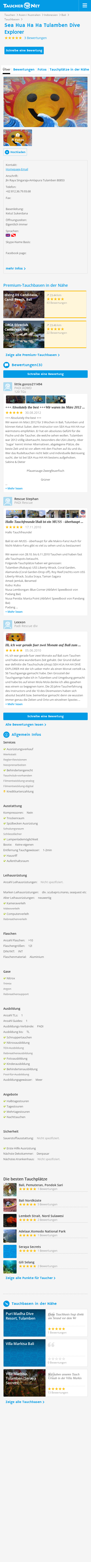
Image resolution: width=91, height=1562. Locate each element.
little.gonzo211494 (28, 384)
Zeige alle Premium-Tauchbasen (31, 355)
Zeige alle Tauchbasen (24, 1402)
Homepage (13, 169)
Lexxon (19, 622)
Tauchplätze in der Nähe (69, 69)
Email (24, 169)
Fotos (42, 69)
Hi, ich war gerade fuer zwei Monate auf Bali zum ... (43, 645)
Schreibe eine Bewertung (24, 50)
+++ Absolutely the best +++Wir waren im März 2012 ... (45, 407)
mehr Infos (14, 268)
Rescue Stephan (26, 499)
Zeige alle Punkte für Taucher (29, 1278)
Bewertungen (23, 69)
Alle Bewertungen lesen (24, 725)
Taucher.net (21, 5)
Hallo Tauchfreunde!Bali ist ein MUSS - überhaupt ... (44, 522)
